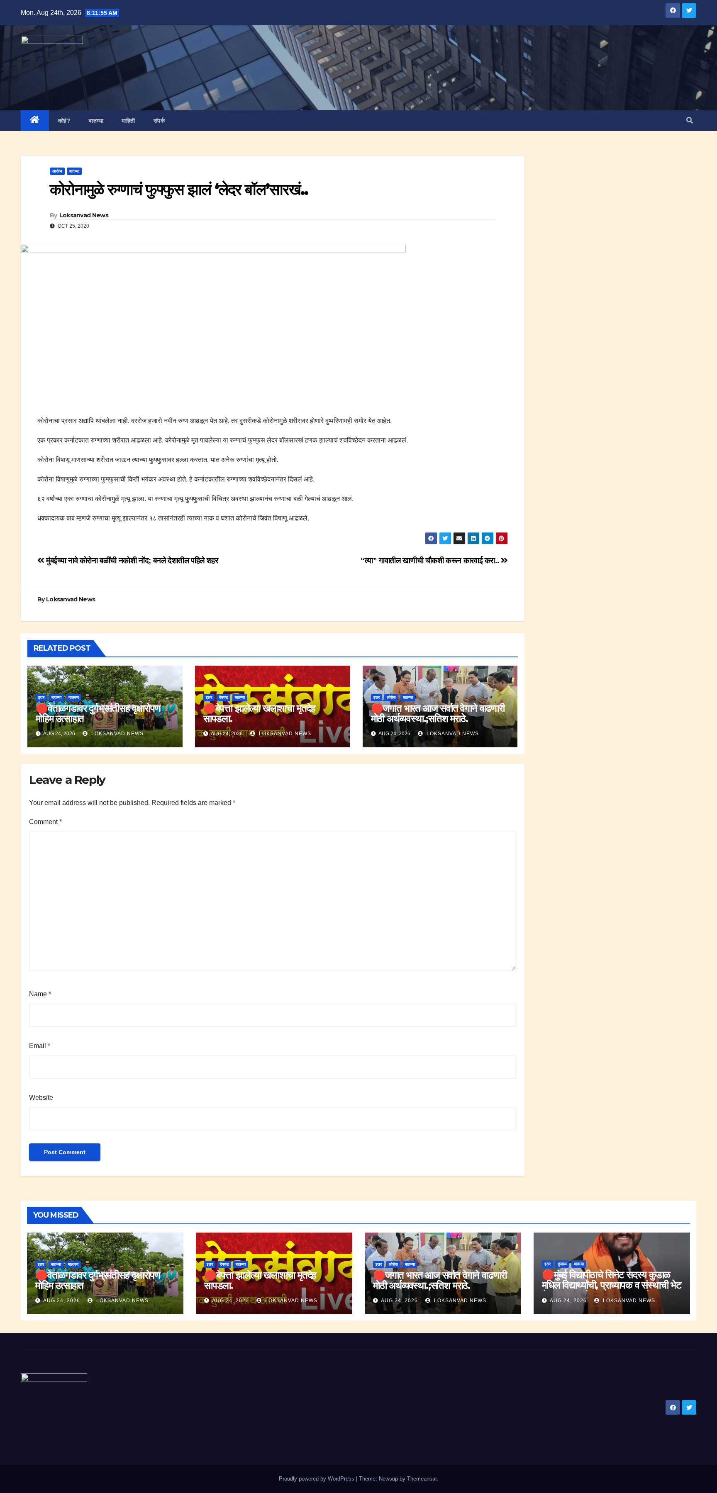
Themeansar (422, 1479)
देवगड (223, 697)
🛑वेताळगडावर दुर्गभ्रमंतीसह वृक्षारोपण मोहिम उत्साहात (98, 713)
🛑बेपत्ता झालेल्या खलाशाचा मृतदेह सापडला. (259, 713)
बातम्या (96, 120)
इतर (41, 697)
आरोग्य (57, 171)
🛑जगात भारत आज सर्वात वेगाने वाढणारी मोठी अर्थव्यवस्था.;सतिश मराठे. (438, 713)
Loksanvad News (83, 215)
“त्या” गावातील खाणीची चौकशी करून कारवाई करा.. (431, 560)
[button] (689, 120)
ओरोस (391, 697)
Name (40, 993)
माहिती (128, 120)
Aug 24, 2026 (61, 1300)
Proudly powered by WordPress (317, 1479)
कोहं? (64, 120)
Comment (45, 821)
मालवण (73, 697)
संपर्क (159, 120)
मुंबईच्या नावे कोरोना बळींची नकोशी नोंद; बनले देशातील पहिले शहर (131, 560)
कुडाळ (562, 1264)
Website (41, 1097)
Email (39, 1045)
